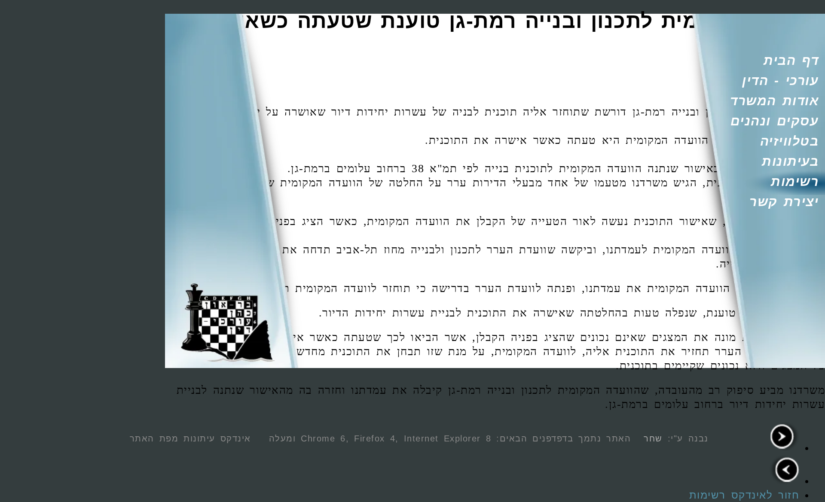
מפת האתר (154, 438)
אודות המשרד (774, 101)
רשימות (795, 181)
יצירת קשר (784, 202)
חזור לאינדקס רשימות (744, 495)
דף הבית (791, 60)
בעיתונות (790, 161)
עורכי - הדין (780, 80)
